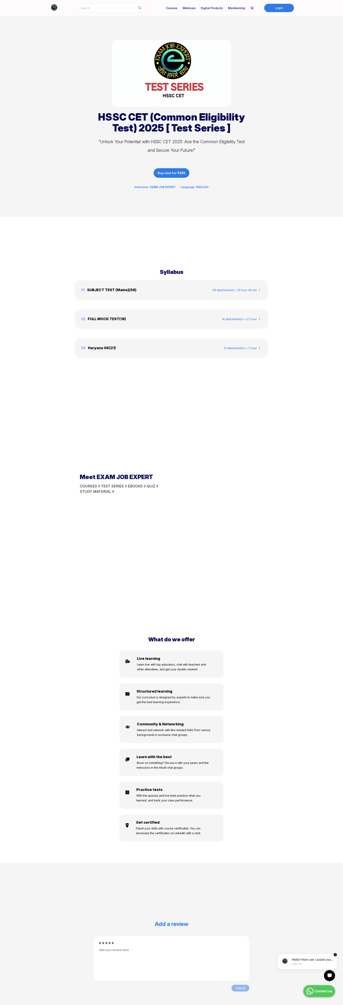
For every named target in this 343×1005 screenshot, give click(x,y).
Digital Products (212, 8)
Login (279, 8)
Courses (171, 8)
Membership (236, 8)
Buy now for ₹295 (171, 173)
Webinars (189, 8)
